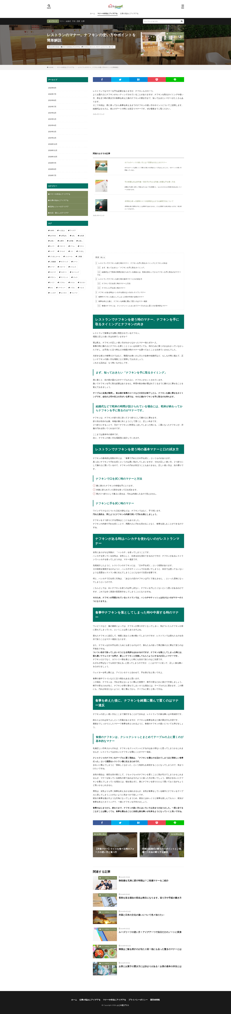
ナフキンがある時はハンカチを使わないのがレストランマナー (121, 292)
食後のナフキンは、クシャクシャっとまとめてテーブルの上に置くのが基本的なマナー (132, 306)
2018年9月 (52, 163)
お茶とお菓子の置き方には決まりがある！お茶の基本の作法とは (150, 966)
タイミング (75, 272)
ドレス (75, 277)
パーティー (61, 288)
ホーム (92, 13)
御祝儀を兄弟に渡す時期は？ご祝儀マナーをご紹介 (144, 880)
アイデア (73, 230)
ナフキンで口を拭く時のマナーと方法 (114, 283)
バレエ (82, 288)
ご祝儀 (79, 256)
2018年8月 (52, 169)
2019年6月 (52, 113)
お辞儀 (71, 241)
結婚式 (68, 21)
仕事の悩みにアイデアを (129, 13)
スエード (62, 267)
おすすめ (53, 236)
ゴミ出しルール (55, 256)
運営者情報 (155, 999)
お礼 (73, 236)
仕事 (83, 21)
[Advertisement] (138, 132)
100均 (52, 230)
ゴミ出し (81, 251)
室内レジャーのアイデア (59, 206)
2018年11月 (52, 150)
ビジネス (64, 293)
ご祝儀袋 (53, 262)
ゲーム (72, 246)
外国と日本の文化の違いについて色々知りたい (141, 914)
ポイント (92, 47)
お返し (80, 241)
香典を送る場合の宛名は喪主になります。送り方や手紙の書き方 (150, 897)
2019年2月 (52, 138)
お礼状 (82, 236)
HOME (51, 67)
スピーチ (53, 272)
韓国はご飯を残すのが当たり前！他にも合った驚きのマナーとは (150, 949)
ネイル (72, 282)
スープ (52, 267)
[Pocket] (157, 79)
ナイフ (52, 282)
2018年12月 (52, 144)
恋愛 (78, 21)
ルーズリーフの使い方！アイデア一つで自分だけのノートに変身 (150, 932)
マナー (62, 21)
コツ (71, 251)
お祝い (52, 241)
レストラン (104, 47)
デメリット (64, 277)
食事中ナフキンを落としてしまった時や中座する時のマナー (120, 297)
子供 (73, 21)
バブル (72, 288)
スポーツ (64, 272)
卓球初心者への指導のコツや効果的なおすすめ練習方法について (149, 201)
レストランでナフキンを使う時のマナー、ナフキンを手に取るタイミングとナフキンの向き (131, 263)
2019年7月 (52, 107)
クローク (62, 246)
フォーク (74, 293)
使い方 (111, 47)
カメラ (52, 246)
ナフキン (86, 47)
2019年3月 (52, 132)
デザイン (53, 277)
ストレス (73, 267)
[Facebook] (102, 79)
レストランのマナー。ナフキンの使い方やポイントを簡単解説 (98, 67)
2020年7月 (52, 94)
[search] (181, 21)
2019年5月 (52, 119)
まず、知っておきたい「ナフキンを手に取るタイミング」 (122, 267)
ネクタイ (82, 282)
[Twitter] (120, 79)
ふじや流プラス (123, 1005)
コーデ (52, 251)
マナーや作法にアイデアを (107, 13)
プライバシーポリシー (138, 999)
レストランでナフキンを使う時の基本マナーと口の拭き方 (119, 279)
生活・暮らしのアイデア (59, 213)
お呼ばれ (64, 236)
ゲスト (82, 246)
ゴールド (62, 251)
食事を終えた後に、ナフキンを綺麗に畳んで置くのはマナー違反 (121, 301)
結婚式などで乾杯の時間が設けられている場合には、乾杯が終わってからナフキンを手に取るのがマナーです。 (139, 273)
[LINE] (175, 79)
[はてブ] (138, 79)
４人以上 (62, 230)
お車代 (61, 241)
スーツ (75, 262)
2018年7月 (52, 175)
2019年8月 (52, 100)
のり (51, 288)
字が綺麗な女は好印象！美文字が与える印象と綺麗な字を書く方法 (150, 182)
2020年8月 (52, 88)
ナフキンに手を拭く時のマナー (111, 288)
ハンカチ (53, 293)
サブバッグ (64, 262)
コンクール (68, 256)
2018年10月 (52, 157)
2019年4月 (52, 125)
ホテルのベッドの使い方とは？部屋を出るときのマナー (146, 162)
